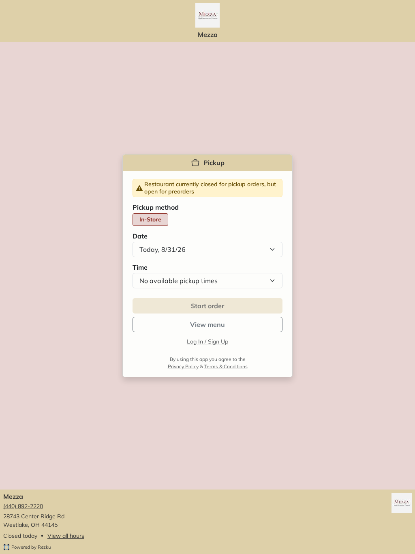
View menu (207, 324)
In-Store (150, 219)
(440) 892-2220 (23, 506)
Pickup (214, 163)
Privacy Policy (183, 366)
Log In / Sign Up (207, 341)
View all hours (65, 535)
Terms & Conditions (226, 366)
